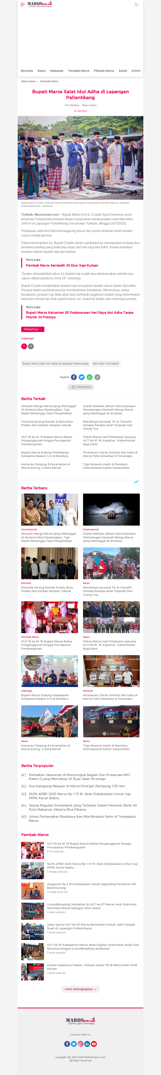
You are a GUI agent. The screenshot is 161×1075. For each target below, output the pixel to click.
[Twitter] (82, 377)
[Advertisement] (80, 38)
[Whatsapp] (89, 377)
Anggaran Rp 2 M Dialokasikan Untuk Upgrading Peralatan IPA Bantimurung (91, 885)
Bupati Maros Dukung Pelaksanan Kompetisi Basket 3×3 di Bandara (45, 454)
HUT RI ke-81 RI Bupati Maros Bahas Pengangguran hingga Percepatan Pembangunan (46, 440)
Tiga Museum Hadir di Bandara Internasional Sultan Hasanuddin (106, 466)
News (42, 71)
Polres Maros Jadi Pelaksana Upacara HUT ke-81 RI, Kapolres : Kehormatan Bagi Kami (109, 440)
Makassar (57, 71)
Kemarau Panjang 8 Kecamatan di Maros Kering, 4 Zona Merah (45, 466)
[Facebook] (74, 377)
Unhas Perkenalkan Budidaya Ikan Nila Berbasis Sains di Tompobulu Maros (82, 819)
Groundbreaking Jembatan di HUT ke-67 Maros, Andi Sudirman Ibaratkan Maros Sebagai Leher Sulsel (91, 906)
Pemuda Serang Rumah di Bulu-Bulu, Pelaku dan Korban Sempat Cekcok (47, 423)
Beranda (27, 71)
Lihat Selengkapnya (79, 989)
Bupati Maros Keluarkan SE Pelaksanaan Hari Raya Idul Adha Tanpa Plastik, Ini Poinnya (79, 315)
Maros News (28, 81)
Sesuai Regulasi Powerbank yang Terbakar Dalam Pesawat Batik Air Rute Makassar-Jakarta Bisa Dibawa (83, 807)
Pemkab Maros (78, 71)
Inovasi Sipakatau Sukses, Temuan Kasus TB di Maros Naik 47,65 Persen (92, 966)
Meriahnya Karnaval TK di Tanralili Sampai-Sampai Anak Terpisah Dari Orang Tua (108, 425)
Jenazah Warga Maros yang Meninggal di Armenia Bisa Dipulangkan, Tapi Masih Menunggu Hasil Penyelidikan (48, 409)
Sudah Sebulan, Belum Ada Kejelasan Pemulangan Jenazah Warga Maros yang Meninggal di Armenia (109, 409)
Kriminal (138, 71)
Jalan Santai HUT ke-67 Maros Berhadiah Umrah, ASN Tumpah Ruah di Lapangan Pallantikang (91, 926)
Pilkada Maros (104, 71)
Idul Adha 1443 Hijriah (106, 363)
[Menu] (22, 4)
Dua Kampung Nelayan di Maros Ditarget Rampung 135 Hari (77, 786)
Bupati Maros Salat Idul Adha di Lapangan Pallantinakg (55, 363)
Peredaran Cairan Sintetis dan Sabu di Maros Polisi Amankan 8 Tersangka (110, 454)
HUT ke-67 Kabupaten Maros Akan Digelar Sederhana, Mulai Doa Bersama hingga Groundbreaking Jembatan (93, 946)
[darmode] (136, 4)
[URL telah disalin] (97, 377)
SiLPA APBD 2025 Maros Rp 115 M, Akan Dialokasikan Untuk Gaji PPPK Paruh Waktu (80, 796)
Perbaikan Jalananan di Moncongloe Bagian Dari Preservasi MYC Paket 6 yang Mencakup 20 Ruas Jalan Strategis (80, 777)
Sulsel (123, 71)
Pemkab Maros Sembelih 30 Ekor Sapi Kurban (62, 265)
